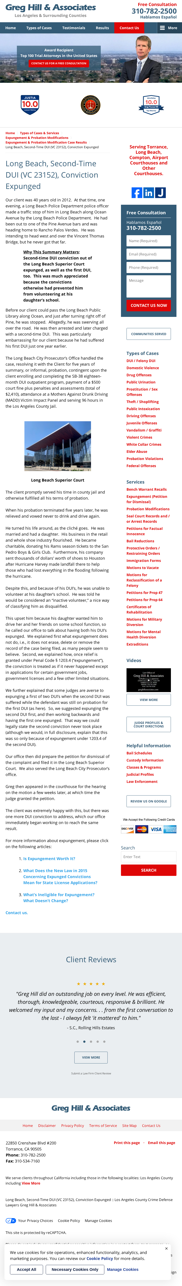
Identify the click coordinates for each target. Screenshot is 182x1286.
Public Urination (141, 382)
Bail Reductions (140, 541)
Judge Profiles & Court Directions (149, 724)
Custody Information (145, 760)
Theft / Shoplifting (143, 401)
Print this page (127, 1142)
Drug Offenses (139, 375)
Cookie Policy (69, 1220)
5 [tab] (104, 1041)
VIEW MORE (149, 700)
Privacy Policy (72, 1125)
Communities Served (148, 334)
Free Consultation (146, 213)
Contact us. (17, 912)
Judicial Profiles (140, 774)
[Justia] (160, 192)
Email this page (161, 1142)
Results (102, 27)
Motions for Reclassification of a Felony (144, 580)
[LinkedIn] (148, 192)
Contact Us (129, 27)
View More (91, 1057)
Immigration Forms (144, 560)
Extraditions (137, 644)
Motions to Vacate (143, 567)
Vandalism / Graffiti (144, 430)
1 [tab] (77, 1041)
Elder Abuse (137, 451)
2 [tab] (84, 1041)
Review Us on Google (149, 801)
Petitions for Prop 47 (144, 592)
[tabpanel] (91, 1005)
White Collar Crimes (144, 444)
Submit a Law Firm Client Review (91, 1073)
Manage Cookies (98, 1220)
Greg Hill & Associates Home (51, 11)
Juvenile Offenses (142, 423)
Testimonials (73, 27)
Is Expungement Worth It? (49, 858)
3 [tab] (91, 1041)
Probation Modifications (148, 508)
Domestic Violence (143, 367)
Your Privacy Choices (35, 1220)
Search (148, 870)
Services (135, 482)
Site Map (129, 1125)
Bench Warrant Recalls (147, 489)
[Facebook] (137, 192)
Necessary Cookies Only (75, 1269)
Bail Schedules (139, 753)
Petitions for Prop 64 (144, 599)
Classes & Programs (144, 767)
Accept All (26, 1269)
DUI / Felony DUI (141, 360)
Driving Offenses (141, 415)
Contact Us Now (149, 305)
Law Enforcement (142, 781)
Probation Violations (145, 458)
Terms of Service (103, 1125)
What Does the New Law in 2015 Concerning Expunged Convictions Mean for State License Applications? (60, 876)
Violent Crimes (139, 437)
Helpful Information (149, 746)
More (172, 27)
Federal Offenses (141, 465)
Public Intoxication (143, 408)
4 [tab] (97, 1041)
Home (10, 27)
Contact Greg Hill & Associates (154, 11)
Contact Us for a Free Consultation (58, 63)
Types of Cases (39, 27)
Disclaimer (47, 1125)
